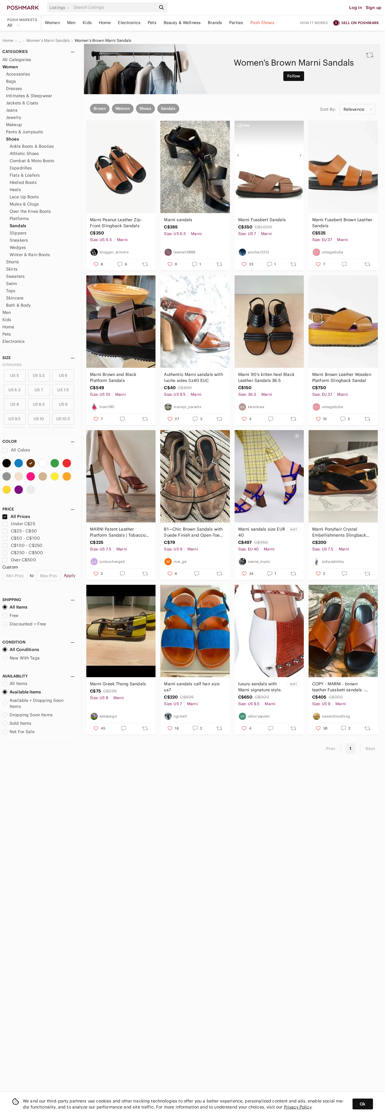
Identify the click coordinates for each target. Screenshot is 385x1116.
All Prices (20, 516)
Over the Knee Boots (30, 211)
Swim (11, 283)
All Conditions (24, 649)
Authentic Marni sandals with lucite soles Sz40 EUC (193, 377)
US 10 (39, 418)
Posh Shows (262, 22)
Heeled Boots (23, 182)
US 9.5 (14, 418)
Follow (293, 76)
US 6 (63, 375)
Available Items (25, 692)
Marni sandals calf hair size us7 (191, 687)
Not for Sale (22, 731)
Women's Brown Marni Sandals (103, 40)
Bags (11, 81)
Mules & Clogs (24, 204)
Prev (331, 748)
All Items (18, 607)
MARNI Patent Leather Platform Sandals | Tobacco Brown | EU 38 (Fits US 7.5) (118, 532)
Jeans (11, 110)
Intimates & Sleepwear (29, 95)
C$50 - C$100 (25, 538)
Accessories (18, 74)
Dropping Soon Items (31, 715)
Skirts (11, 269)
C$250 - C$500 (27, 552)
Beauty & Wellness (182, 22)
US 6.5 (14, 389)
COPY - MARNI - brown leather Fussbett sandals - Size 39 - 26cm (338, 687)
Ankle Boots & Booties (32, 146)
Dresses (14, 88)
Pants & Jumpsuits (24, 132)
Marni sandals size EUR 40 (261, 532)
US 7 (39, 389)
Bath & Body (18, 305)
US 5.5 (39, 375)
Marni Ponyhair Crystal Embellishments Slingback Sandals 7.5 (339, 532)
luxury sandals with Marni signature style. (260, 687)
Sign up (373, 7)
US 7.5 (63, 389)
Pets (152, 22)
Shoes (12, 139)
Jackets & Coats (22, 103)
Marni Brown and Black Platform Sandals (113, 377)
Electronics (129, 22)
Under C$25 (23, 523)
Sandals (18, 225)
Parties (236, 22)
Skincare (14, 298)
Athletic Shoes (24, 153)
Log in (355, 7)
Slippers (18, 233)
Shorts (12, 262)
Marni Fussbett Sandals (262, 219)
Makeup (14, 124)
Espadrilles (21, 168)
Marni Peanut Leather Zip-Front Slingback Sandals (116, 222)
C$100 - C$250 (26, 545)
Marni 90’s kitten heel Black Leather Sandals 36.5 (266, 377)
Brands (215, 22)
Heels (15, 189)
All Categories (16, 59)
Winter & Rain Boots (30, 254)
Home (105, 22)
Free (14, 615)
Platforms (19, 218)
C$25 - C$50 (24, 531)
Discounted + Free (28, 624)
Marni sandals (178, 219)
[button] (60, 8)
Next (370, 748)
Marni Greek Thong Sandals (118, 684)
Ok (362, 1104)
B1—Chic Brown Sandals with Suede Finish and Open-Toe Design (193, 532)
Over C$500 (23, 560)
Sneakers (19, 240)
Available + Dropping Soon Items (36, 703)
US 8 (14, 404)
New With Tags (25, 658)
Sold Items (21, 723)
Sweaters (15, 276)
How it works (314, 22)
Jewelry (13, 117)
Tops (11, 290)
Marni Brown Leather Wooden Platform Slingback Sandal (341, 377)
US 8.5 (39, 404)
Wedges (18, 247)
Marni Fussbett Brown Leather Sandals (342, 222)
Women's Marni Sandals (48, 40)
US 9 (63, 404)
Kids (87, 22)
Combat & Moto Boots (32, 160)
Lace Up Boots (24, 197)
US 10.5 (63, 418)
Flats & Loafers (25, 175)
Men (71, 22)
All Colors (20, 450)
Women (52, 22)
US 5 (14, 375)
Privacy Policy (297, 1107)
